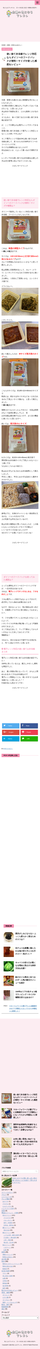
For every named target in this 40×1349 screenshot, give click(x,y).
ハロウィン (7, 1247)
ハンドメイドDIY (8, 1208)
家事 (3, 1252)
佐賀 (3, 1211)
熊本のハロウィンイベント (11, 1264)
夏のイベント (7, 1227)
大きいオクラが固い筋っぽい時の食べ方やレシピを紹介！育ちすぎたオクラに (24, 1180)
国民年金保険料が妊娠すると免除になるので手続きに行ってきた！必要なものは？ (25, 1127)
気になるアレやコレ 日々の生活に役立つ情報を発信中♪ (20, 1341)
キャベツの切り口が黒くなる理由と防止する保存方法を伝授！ (25, 965)
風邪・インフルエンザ (10, 1302)
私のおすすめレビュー (10, 1290)
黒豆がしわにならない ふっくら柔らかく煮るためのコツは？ (25, 936)
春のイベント (7, 1232)
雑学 (4, 1288)
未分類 (4, 1259)
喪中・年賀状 (8, 1223)
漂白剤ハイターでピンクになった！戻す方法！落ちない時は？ (25, 1156)
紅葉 (5, 1250)
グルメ (4, 1195)
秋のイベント (7, 1245)
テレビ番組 (6, 1199)
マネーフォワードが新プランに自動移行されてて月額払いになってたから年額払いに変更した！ (23, 1008)
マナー (5, 1273)
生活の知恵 (6, 1271)
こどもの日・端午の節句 (11, 1235)
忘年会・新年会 (9, 1225)
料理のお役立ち (8, 748)
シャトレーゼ (6, 1197)
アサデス (5, 1204)
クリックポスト (7, 1192)
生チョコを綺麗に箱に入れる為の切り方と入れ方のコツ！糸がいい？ (25, 951)
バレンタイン (8, 1220)
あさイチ (5, 1201)
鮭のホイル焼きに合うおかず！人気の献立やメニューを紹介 (25, 980)
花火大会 (6, 1230)
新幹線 (5, 1283)
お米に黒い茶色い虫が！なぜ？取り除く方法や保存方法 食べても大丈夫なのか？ (25, 1141)
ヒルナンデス (7, 1206)
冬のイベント (7, 1215)
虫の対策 (5, 1286)
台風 (4, 1278)
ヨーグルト (6, 1300)
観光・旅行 (6, 1304)
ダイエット (6, 1295)
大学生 (5, 1281)
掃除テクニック (8, 1254)
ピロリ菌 (5, 1297)
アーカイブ (6, 1315)
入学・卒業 (7, 1240)
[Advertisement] (20, 31)
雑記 (3, 1309)
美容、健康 (6, 1292)
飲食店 (5, 1269)
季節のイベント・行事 (10, 1213)
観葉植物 (5, 1307)
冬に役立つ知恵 (8, 1276)
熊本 (3, 1261)
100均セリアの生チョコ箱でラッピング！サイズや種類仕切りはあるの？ (26, 994)
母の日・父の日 (9, 1242)
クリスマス (7, 1218)
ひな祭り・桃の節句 (10, 1237)
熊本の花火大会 (8, 1266)
